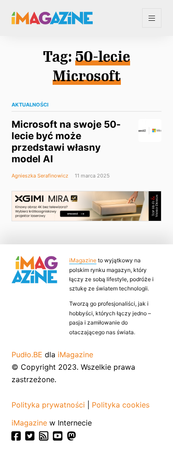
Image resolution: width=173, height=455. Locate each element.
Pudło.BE (27, 354)
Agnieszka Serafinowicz (40, 175)
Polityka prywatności (48, 404)
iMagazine (82, 260)
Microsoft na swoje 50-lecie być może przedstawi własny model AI (66, 141)
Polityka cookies (120, 404)
